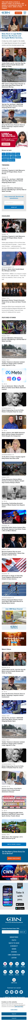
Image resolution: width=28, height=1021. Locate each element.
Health (13, 157)
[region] (14, 1009)
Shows (18, 157)
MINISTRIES (14, 937)
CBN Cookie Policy (19, 1006)
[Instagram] (16, 992)
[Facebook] (11, 992)
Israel (18, 154)
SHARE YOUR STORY (14, 858)
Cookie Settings (14, 1009)
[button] (24, 13)
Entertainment (6, 157)
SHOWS (14, 952)
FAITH (14, 940)
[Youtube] (7, 992)
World (13, 154)
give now (18, 13)
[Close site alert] (25, 5)
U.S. (4, 154)
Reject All (14, 1014)
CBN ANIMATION (14, 955)
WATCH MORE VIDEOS (14, 844)
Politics (8, 154)
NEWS (14, 949)
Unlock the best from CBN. (10, 928)
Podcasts (5, 160)
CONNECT (14, 946)
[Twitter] (21, 992)
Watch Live (11, 160)
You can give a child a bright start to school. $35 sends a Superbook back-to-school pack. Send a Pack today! (13, 5)
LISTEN (14, 958)
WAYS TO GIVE (14, 943)
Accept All (14, 1018)
